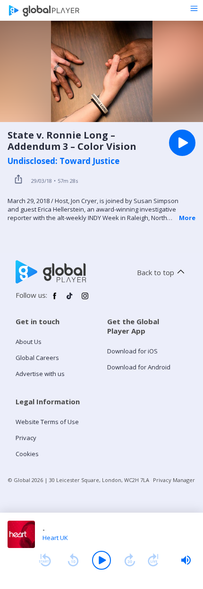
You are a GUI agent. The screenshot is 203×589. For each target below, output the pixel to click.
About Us (29, 341)
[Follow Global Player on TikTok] (69, 299)
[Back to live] (153, 560)
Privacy (26, 438)
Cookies (27, 454)
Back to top (155, 272)
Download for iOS (132, 351)
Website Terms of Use (47, 421)
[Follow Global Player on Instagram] (85, 299)
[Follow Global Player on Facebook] (54, 299)
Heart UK (55, 537)
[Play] (101, 560)
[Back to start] (44, 560)
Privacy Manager (174, 480)
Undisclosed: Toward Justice (63, 161)
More (187, 217)
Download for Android (138, 367)
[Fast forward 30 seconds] (129, 560)
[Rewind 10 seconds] (73, 560)
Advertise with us (40, 373)
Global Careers (37, 357)
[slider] (186, 560)
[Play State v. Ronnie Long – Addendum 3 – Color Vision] (182, 143)
